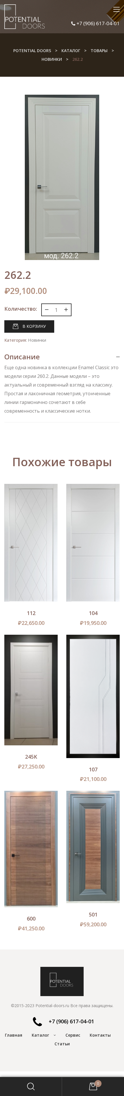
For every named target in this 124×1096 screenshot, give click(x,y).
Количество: (20, 308)
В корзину (34, 326)
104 (93, 613)
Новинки (37, 340)
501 (93, 914)
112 (31, 613)
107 (93, 769)
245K (31, 756)
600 (31, 918)
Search (31, 1086)
